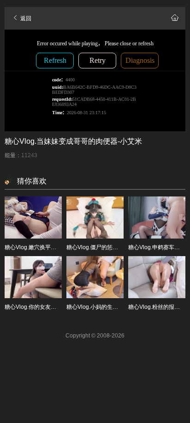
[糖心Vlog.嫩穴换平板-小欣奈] (33, 217)
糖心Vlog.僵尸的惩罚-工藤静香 (104, 247)
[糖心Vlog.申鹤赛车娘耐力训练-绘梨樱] (156, 217)
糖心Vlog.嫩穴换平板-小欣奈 (40, 247)
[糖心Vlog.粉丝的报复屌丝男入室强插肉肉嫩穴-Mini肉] (156, 277)
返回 (25, 18)
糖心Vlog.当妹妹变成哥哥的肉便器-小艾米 (73, 141)
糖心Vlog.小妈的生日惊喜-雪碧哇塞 (109, 307)
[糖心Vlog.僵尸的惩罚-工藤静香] (95, 217)
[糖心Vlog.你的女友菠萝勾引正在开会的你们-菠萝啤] (33, 277)
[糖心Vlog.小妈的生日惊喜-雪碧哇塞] (95, 277)
